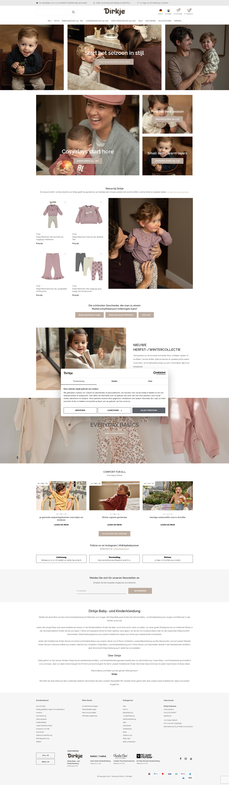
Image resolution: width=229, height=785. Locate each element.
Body (125, 732)
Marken (177, 21)
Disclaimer (40, 732)
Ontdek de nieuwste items (178, 192)
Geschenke (150, 21)
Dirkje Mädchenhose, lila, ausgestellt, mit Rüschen (51, 290)
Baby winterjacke (129, 742)
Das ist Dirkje (40, 706)
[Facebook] (180, 758)
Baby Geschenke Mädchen (121, 315)
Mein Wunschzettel (89, 712)
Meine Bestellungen (89, 709)
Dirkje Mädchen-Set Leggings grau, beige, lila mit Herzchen (87, 290)
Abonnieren (140, 591)
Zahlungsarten (41, 719)
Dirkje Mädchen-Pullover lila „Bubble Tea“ (87, 238)
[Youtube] (191, 758)
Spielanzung (127, 735)
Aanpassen (113, 410)
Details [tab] (114, 381)
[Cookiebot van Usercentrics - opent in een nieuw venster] (155, 373)
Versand (39, 712)
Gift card (146, 315)
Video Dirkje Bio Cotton (44, 725)
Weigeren (80, 410)
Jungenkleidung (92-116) (97, 21)
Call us (45, 755)
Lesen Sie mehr (61, 525)
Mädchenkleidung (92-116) (123, 21)
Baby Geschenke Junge (89, 315)
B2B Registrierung (42, 738)
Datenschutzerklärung (44, 735)
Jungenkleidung (129, 716)
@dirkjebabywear (121, 549)
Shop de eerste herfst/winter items (114, 62)
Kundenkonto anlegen (90, 706)
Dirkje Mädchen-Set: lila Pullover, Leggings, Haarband (50, 238)
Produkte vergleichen (89, 716)
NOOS (56, 21)
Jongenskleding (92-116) (167, 161)
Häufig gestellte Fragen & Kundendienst (50, 709)
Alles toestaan (149, 410)
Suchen (73, 12)
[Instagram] (186, 758)
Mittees (38, 742)
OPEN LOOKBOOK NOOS (114, 433)
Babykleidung (128, 712)
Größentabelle (41, 722)
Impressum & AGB (42, 729)
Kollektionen (164, 21)
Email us (45, 762)
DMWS (121, 776)
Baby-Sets (126, 738)
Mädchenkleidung (129, 719)
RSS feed (128, 776)
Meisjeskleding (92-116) (167, 119)
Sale (140, 21)
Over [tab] (150, 381)
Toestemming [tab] (78, 381)
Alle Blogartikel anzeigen (114, 534)
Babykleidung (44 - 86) (72, 21)
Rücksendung (41, 716)
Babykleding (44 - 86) (88, 161)
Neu (50, 21)
